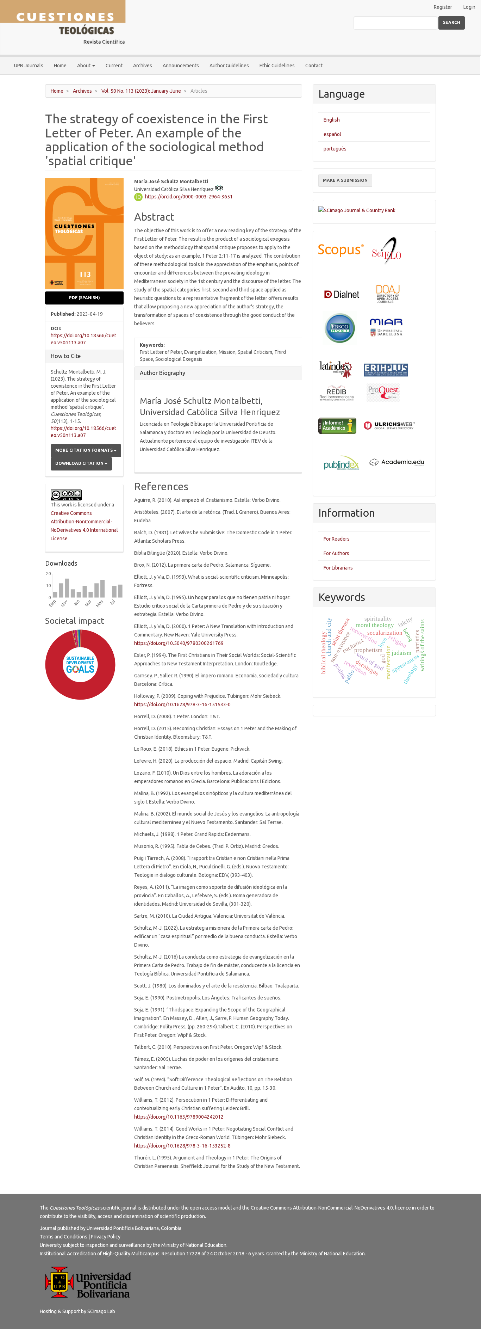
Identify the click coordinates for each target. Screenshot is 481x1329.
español (332, 134)
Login (469, 7)
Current (114, 65)
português (335, 149)
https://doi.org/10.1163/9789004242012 (179, 1117)
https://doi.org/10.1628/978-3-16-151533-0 (182, 704)
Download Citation (80, 463)
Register (443, 7)
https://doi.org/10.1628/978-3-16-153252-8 (182, 1146)
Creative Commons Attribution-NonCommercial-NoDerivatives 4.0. (322, 1208)
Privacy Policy (105, 1236)
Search (451, 22)
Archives (142, 65)
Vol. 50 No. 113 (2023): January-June (141, 91)
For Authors (336, 553)
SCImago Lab (101, 1311)
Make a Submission (345, 180)
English (332, 120)
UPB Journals (28, 65)
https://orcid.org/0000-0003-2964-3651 (189, 196)
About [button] (84, 65)
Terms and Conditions (63, 1236)
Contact (314, 65)
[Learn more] (78, 814)
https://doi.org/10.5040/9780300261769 (179, 643)
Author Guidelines (229, 65)
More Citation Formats (84, 450)
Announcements (181, 65)
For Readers (337, 539)
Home (60, 65)
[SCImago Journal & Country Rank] (356, 210)
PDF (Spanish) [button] (84, 297)
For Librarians (338, 568)
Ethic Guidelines (277, 65)
